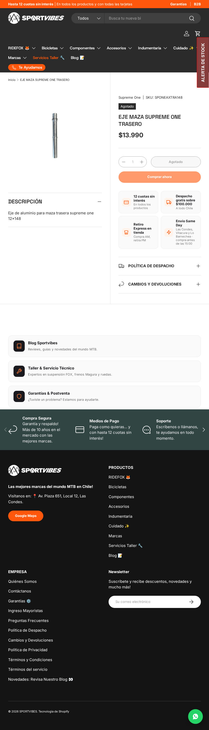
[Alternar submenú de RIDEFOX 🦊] (34, 48)
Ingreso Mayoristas (25, 610)
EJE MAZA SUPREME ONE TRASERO (45, 80)
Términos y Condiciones (30, 659)
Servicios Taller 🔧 (49, 57)
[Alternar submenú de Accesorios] (130, 48)
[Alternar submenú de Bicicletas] (62, 48)
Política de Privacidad (27, 649)
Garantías (178, 4)
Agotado (176, 162)
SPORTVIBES (28, 711)
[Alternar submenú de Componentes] (99, 48)
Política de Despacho (27, 630)
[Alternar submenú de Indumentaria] (165, 48)
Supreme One (130, 97)
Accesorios (116, 48)
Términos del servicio (27, 669)
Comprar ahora (159, 177)
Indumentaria (149, 48)
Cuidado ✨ (183, 48)
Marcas (14, 57)
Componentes (82, 48)
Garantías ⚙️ (19, 601)
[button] (197, 33)
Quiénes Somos (22, 581)
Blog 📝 (78, 57)
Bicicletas (50, 48)
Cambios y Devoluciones (30, 640)
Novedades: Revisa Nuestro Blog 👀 (40, 679)
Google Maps (25, 516)
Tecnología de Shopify (53, 711)
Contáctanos (19, 591)
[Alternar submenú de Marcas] (25, 58)
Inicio (12, 80)
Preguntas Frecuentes (28, 620)
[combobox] (136, 18)
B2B (197, 4)
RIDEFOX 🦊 (19, 48)
